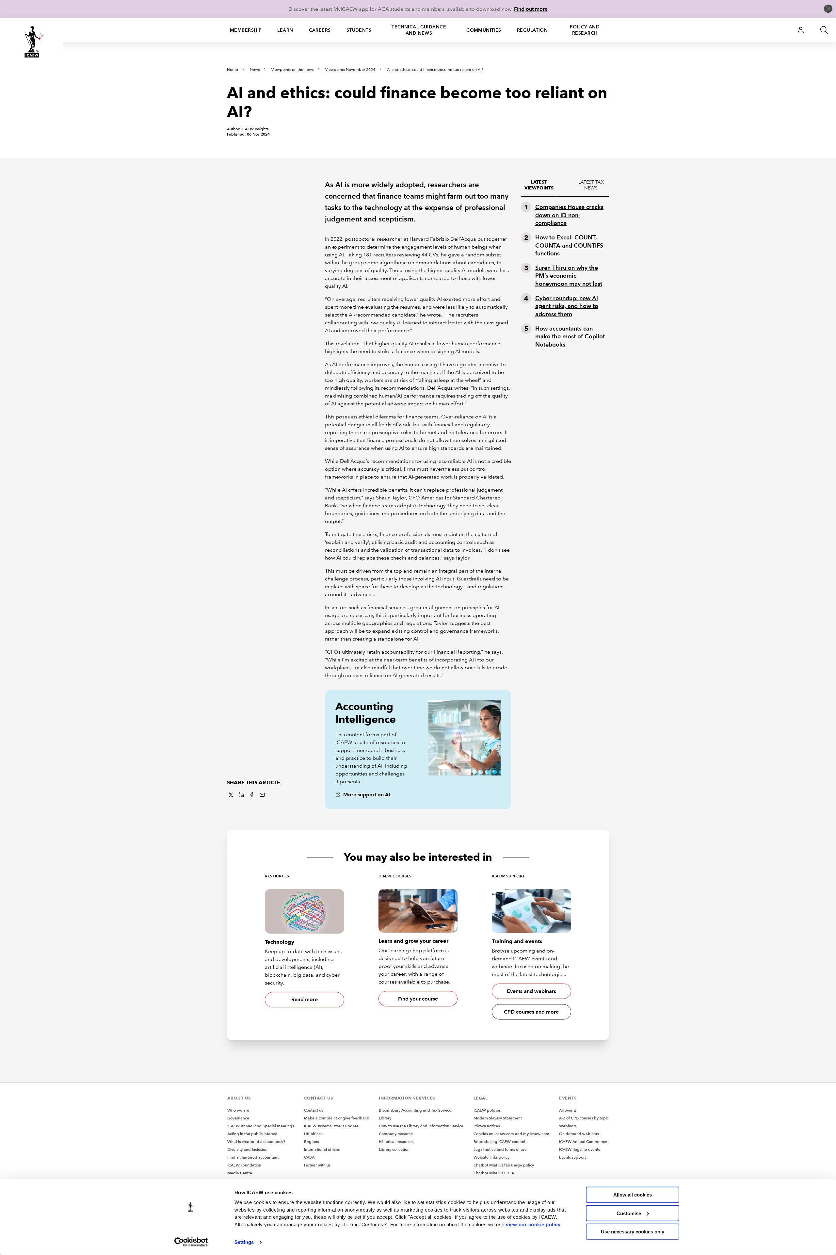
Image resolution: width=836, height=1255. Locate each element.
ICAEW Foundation (244, 1165)
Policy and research (585, 30)
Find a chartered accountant (253, 1157)
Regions (311, 1141)
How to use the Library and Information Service (421, 1125)
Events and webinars (531, 991)
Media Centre (239, 1172)
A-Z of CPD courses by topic (584, 1118)
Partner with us (317, 1165)
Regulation (532, 30)
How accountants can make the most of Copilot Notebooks (570, 336)
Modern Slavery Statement (498, 1118)
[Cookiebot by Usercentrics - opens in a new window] (191, 1242)
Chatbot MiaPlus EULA (494, 1172)
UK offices (313, 1133)
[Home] (31, 41)
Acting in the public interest (252, 1133)
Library (385, 1118)
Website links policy (491, 1157)
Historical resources (396, 1141)
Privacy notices (487, 1125)
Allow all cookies (632, 1195)
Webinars (567, 1125)
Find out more (531, 9)
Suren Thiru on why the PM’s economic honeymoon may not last (568, 275)
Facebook (252, 795)
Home (232, 69)
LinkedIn (241, 795)
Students (359, 30)
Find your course (418, 999)
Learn (285, 30)
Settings (244, 1242)
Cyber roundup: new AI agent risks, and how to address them (566, 306)
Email (262, 795)
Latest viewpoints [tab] (539, 185)
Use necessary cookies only (632, 1231)
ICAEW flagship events (579, 1149)
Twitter (231, 795)
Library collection (394, 1149)
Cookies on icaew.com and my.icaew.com (511, 1133)
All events (567, 1110)
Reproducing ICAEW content (499, 1141)
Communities (483, 30)
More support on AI (366, 794)
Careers (320, 30)
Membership (246, 30)
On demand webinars (579, 1133)
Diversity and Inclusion (247, 1149)
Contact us (313, 1110)
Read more (304, 999)
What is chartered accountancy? (256, 1141)
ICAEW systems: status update (331, 1125)
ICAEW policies (487, 1110)
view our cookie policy (533, 1224)
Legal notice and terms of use (500, 1149)
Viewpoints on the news (292, 69)
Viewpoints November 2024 (350, 69)
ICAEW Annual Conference (583, 1141)
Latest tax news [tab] (591, 185)
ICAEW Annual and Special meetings (260, 1125)
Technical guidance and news (419, 30)
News (255, 69)
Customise (629, 1213)
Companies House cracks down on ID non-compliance (569, 215)
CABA (309, 1157)
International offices (322, 1149)
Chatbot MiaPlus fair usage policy (504, 1165)
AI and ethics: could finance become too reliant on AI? (435, 69)
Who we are (238, 1110)
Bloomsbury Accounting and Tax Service (415, 1110)
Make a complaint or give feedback (336, 1118)
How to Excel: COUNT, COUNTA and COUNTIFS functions (569, 245)
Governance (238, 1118)
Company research (396, 1133)
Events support (572, 1157)
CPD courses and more (531, 1012)
